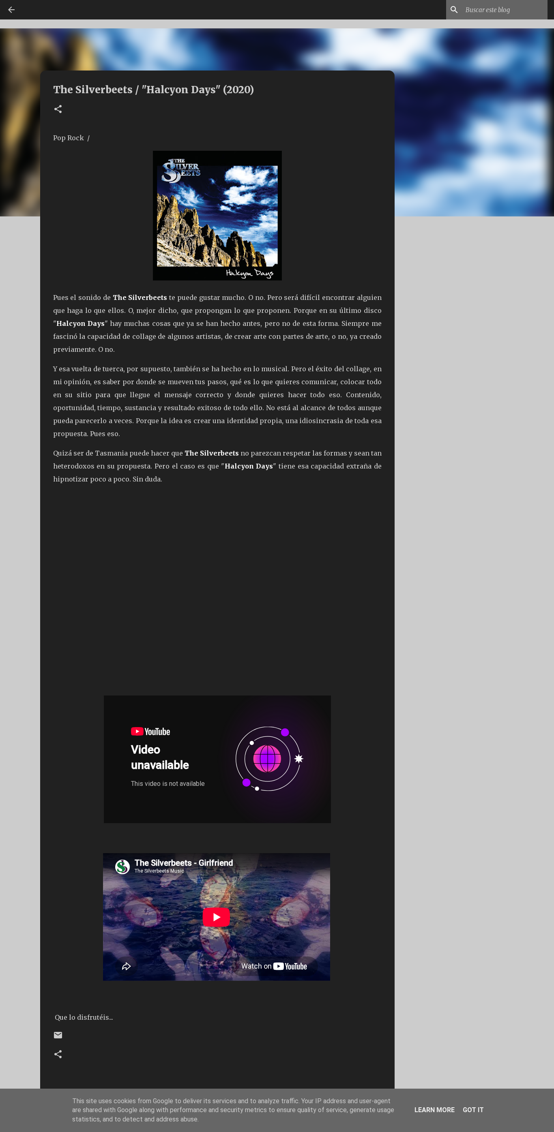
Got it (473, 1110)
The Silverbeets (140, 297)
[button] (58, 109)
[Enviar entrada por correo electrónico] (58, 1038)
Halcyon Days (80, 323)
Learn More (434, 1110)
